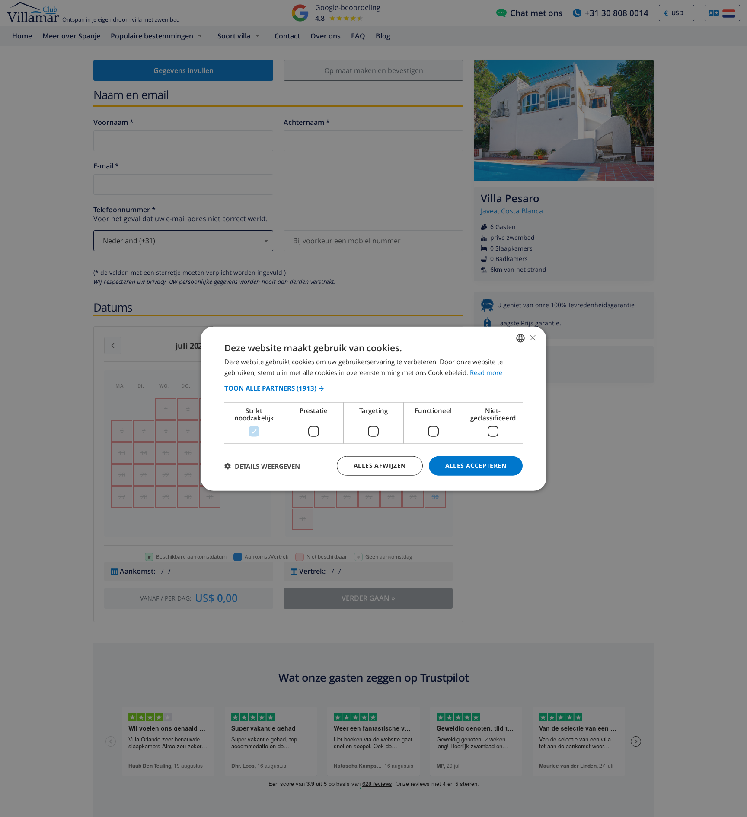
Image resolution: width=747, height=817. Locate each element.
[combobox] (520, 338)
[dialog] (373, 408)
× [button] (532, 337)
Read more (486, 372)
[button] (373, 388)
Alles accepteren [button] (475, 465)
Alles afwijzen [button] (380, 465)
